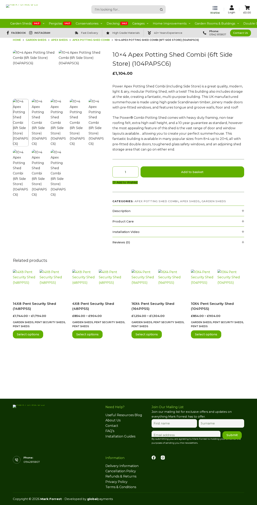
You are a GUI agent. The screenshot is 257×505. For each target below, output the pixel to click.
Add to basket (192, 172)
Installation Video (126, 232)
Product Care (123, 221)
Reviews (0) (121, 242)
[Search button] (161, 9)
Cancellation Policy (120, 471)
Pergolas (59, 23)
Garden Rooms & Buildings (215, 23)
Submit (232, 435)
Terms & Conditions (120, 487)
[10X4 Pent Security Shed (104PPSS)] (217, 282)
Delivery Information (122, 466)
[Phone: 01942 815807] (204, 33)
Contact (111, 426)
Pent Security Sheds (50, 322)
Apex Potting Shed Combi (156, 201)
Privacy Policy (116, 482)
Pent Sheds (21, 326)
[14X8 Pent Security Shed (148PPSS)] (39, 282)
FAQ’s (109, 431)
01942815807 (31, 461)
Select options (28, 334)
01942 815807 (217, 34)
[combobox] (124, 9)
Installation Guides (120, 436)
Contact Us (240, 32)
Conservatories (87, 23)
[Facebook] (154, 458)
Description (121, 211)
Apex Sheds (190, 201)
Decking (117, 23)
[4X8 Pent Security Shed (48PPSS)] (99, 282)
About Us (112, 420)
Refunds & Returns (120, 476)
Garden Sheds (25, 23)
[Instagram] (163, 458)
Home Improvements (170, 23)
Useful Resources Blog (123, 415)
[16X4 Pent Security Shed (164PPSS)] (158, 282)
